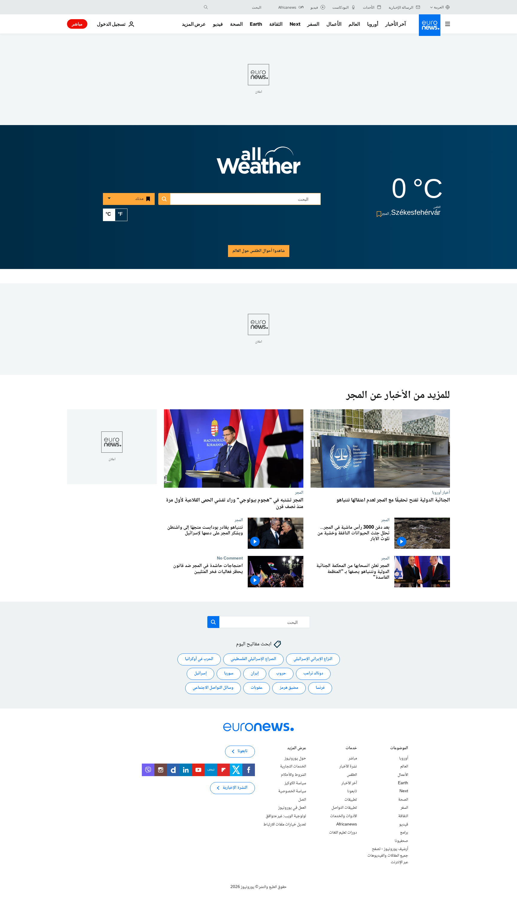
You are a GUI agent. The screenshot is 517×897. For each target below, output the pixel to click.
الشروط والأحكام (293, 775)
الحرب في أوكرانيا (199, 659)
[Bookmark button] (377, 214)
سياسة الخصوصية (292, 791)
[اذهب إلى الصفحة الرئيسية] (429, 25)
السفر (313, 24)
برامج (404, 832)
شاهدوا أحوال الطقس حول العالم (258, 251)
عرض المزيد (296, 749)
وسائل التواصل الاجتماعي (213, 688)
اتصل (302, 799)
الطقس (352, 775)
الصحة (236, 24)
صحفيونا (401, 841)
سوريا (228, 673)
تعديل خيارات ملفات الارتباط (284, 824)
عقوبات (256, 688)
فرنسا (320, 688)
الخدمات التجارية (293, 766)
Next (295, 24)
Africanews (346, 824)
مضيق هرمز (289, 688)
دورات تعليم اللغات (343, 832)
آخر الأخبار (395, 24)
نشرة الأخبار (348, 766)
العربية (439, 7)
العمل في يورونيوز (292, 808)
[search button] (206, 7)
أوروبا (372, 24)
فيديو (218, 24)
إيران (255, 673)
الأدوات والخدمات (343, 816)
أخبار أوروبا (441, 492)
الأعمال (333, 24)
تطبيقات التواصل (344, 808)
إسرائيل (200, 673)
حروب (281, 673)
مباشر (77, 23)
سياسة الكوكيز (295, 783)
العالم (354, 24)
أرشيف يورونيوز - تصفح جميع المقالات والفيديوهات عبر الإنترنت (387, 856)
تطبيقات (350, 799)
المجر (299, 492)
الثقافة (275, 24)
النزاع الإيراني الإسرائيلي (313, 659)
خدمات (351, 749)
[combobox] (236, 7)
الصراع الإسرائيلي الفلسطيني (253, 659)
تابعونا (352, 791)
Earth (256, 24)
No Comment (230, 558)
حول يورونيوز (295, 758)
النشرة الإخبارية (235, 788)
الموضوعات (399, 749)
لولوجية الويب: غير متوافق (286, 816)
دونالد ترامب (313, 673)
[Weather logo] (258, 164)
